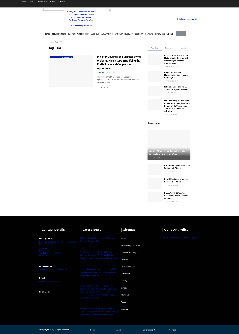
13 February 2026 (171, 185)
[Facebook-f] (179, 3)
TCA (61, 42)
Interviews (160, 34)
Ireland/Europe (59, 34)
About (24, 2)
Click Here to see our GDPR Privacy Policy (178, 237)
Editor (101, 72)
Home (51, 42)
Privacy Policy (42, 2)
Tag (56, 42)
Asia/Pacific (107, 34)
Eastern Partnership (78, 34)
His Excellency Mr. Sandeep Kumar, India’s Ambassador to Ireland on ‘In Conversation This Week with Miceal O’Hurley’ (177, 106)
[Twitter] (185, 3)
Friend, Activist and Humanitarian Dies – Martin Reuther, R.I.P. (176, 75)
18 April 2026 (155, 158)
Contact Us (53, 2)
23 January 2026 (171, 201)
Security (139, 34)
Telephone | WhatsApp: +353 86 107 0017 (56, 269)
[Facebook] (42, 298)
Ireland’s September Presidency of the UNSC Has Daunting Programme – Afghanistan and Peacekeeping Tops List (98, 272)
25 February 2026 (171, 171)
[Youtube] (192, 3)
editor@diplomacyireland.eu (50, 281)
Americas (95, 34)
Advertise (32, 2)
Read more (103, 87)
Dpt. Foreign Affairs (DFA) (61, 57)
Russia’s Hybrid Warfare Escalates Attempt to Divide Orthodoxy (176, 195)
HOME (47, 34)
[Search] (188, 33)
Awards (62, 2)
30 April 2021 (111, 72)
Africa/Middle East (124, 34)
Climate (149, 34)
